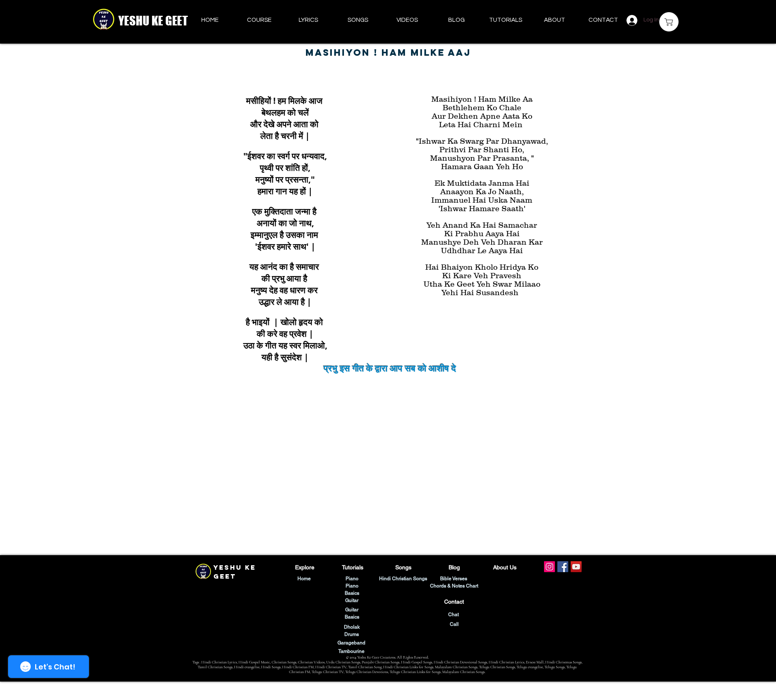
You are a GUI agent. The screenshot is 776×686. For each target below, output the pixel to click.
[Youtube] (576, 566)
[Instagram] (549, 566)
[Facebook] (562, 566)
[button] (505, 20)
